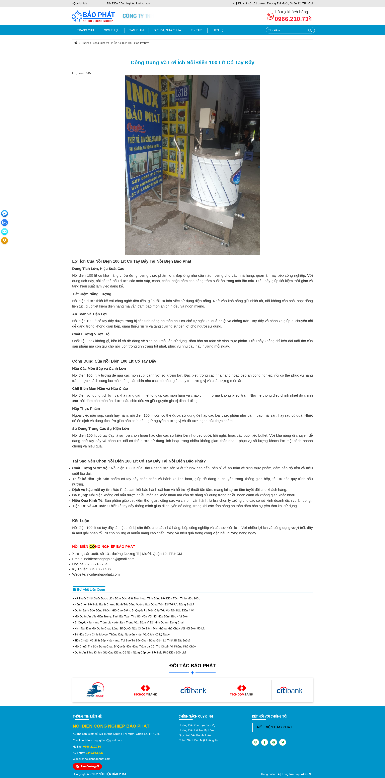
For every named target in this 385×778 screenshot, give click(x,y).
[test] (288, 689)
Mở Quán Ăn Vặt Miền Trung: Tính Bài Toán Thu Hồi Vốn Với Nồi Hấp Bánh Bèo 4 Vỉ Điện (131, 616)
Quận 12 (141, 733)
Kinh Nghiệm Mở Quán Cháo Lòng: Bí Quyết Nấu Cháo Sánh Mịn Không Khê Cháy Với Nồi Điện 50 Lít (139, 628)
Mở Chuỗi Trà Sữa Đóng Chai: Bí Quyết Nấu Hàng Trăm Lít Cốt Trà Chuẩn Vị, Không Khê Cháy (135, 646)
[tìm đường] (87, 766)
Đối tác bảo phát (192, 665)
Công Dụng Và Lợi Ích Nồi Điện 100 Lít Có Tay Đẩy (192, 62)
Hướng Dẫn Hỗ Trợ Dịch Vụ (196, 730)
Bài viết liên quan (90, 589)
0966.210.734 (293, 19)
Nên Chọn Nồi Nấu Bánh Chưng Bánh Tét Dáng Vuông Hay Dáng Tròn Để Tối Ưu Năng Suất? (134, 604)
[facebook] (273, 742)
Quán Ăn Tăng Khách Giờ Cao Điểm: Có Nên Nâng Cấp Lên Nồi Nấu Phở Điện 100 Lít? (130, 652)
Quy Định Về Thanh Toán (195, 735)
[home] (93, 15)
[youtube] (264, 742)
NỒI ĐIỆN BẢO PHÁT (274, 727)
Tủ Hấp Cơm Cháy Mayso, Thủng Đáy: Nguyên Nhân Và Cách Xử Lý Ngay (122, 634)
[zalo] (282, 742)
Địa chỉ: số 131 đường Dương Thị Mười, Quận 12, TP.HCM (275, 3)
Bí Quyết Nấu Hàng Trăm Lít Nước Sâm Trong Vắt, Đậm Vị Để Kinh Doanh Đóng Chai (128, 622)
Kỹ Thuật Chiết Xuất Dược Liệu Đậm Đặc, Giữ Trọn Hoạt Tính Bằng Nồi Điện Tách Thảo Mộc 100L (137, 598)
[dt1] (96, 689)
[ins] (255, 742)
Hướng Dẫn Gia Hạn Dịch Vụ (197, 725)
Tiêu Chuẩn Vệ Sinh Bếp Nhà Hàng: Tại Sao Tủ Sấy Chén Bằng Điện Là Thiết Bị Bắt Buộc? (132, 640)
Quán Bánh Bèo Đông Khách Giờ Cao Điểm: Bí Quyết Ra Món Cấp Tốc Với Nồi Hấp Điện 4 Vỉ (134, 610)
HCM (156, 733)
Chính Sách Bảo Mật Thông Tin (199, 740)
